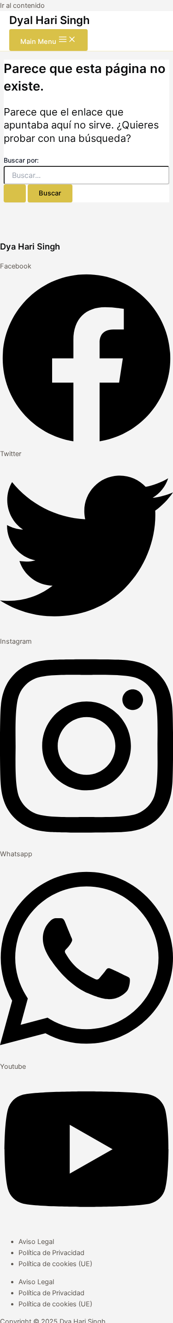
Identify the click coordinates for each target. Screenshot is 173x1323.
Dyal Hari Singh (49, 20)
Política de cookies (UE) (55, 1264)
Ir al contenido (22, 5)
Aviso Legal (36, 1242)
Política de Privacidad (51, 1253)
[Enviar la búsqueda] (15, 193)
